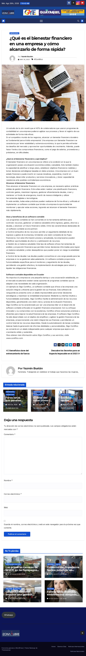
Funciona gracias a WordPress (13, 648)
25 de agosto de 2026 (16, 574)
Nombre (8, 480)
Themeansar (6, 650)
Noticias (51, 588)
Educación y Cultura (13, 564)
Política (17, 588)
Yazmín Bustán (27, 56)
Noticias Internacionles (76, 646)
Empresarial (14, 33)
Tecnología (10, 394)
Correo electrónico (13, 494)
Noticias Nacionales (77, 651)
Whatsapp (8, 615)
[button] (78, 21)
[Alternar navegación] (41, 21)
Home (54, 646)
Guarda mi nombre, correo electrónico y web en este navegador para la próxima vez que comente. (42, 526)
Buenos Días (62, 646)
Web (6, 507)
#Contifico (38, 59)
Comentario (9, 434)
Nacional (51, 564)
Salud (58, 564)
